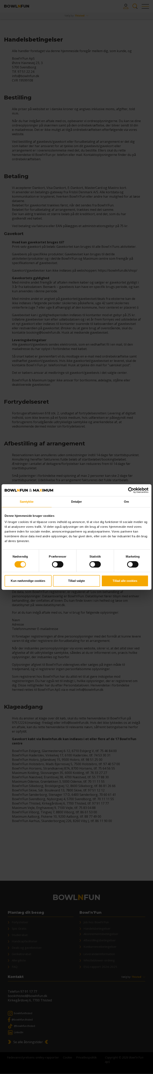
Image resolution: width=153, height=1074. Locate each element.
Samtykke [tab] (26, 501)
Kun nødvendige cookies (28, 580)
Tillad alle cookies (125, 580)
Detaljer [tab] (76, 501)
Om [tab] (126, 501)
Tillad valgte (76, 580)
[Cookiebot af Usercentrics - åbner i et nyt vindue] (131, 490)
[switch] (57, 564)
